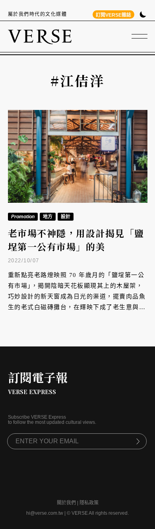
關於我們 (66, 503)
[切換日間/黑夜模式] (142, 15)
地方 (47, 216)
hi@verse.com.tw (44, 513)
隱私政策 (89, 503)
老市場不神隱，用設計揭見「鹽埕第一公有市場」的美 (76, 240)
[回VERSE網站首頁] (40, 36)
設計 (65, 216)
